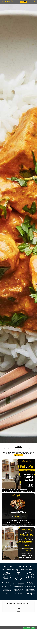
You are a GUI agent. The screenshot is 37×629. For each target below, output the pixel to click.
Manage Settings (26, 627)
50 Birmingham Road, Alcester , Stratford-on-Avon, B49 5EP (18, 603)
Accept (33, 627)
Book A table (18, 455)
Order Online (23, 1)
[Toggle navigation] (34, 2)
